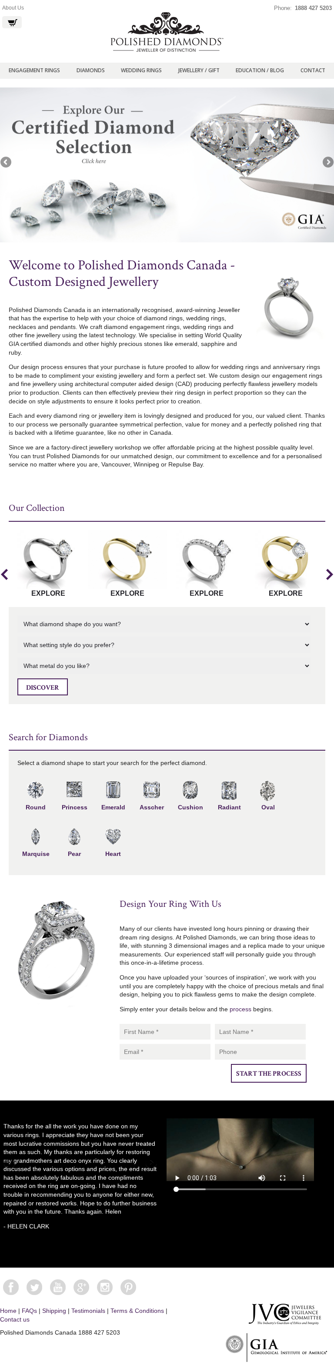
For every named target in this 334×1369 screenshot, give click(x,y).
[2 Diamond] (167, 164)
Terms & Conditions (137, 1310)
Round (36, 807)
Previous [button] (4, 574)
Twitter (34, 1287)
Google (81, 1287)
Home (8, 1310)
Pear (74, 853)
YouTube (58, 1287)
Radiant (229, 807)
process (240, 1009)
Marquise (36, 853)
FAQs (29, 1310)
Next (327, 162)
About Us (13, 8)
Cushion (190, 807)
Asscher (152, 807)
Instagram (105, 1287)
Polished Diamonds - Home (167, 32)
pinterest (128, 1287)
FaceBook (11, 1287)
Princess (74, 807)
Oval (268, 807)
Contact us (15, 1319)
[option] (48, 564)
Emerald (113, 807)
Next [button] (329, 574)
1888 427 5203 (313, 8)
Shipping (54, 1310)
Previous (6, 162)
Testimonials (88, 1310)
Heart (113, 853)
